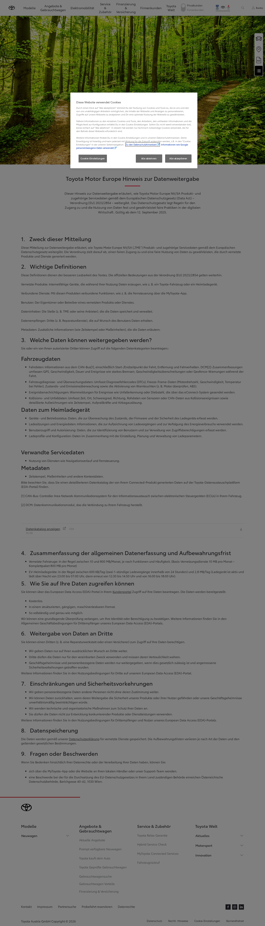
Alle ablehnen (149, 158)
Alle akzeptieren (178, 158)
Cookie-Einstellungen (93, 158)
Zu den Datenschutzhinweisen (141, 144)
